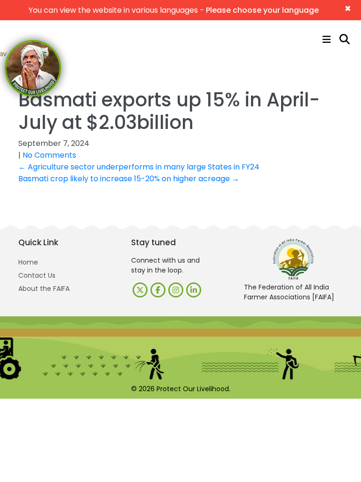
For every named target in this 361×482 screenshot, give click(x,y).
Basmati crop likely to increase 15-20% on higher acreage (128, 178)
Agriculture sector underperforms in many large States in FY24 (138, 166)
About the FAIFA (44, 288)
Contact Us (36, 275)
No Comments (49, 155)
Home (28, 262)
